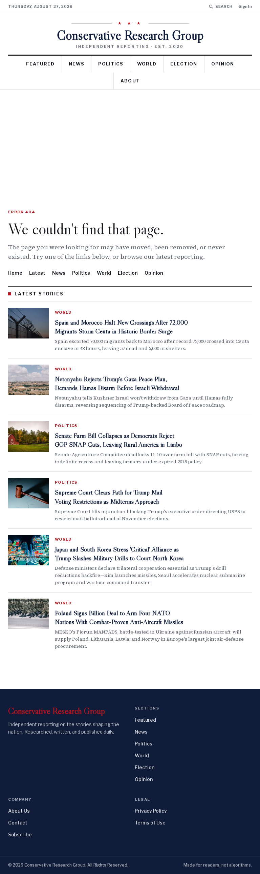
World (146, 63)
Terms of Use (150, 823)
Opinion (222, 63)
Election (183, 63)
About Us (19, 811)
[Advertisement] (130, 140)
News (76, 63)
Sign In (245, 6)
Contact (17, 823)
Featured (40, 63)
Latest (37, 273)
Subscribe (20, 834)
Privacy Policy (151, 811)
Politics (110, 63)
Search (224, 6)
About (130, 80)
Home (15, 273)
